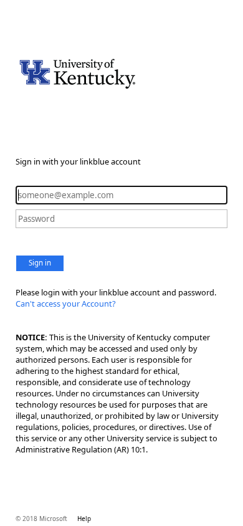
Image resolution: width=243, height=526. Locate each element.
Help (84, 518)
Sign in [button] (40, 262)
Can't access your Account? (66, 303)
